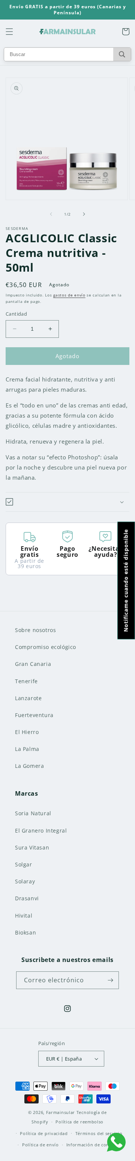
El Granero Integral (41, 830)
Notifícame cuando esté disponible (125, 580)
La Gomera (29, 765)
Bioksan (25, 932)
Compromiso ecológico (45, 646)
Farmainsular (60, 1112)
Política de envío (40, 1144)
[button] (9, 31)
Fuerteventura (34, 715)
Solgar (23, 864)
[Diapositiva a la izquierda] (51, 214)
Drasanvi (27, 898)
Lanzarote (28, 698)
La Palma (27, 748)
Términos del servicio (99, 1133)
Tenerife (26, 681)
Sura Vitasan (32, 847)
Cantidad (16, 313)
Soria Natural (33, 813)
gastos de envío (69, 295)
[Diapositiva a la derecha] (84, 214)
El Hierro (27, 732)
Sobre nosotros (35, 630)
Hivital (23, 915)
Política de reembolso (80, 1122)
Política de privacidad (44, 1133)
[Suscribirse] (110, 980)
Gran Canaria (33, 663)
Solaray (25, 881)
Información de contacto (93, 1144)
